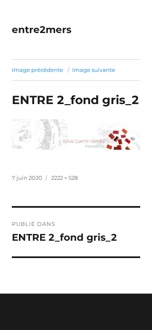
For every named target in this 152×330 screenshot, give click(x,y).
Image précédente (37, 69)
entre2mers (41, 30)
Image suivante (93, 69)
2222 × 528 (64, 177)
